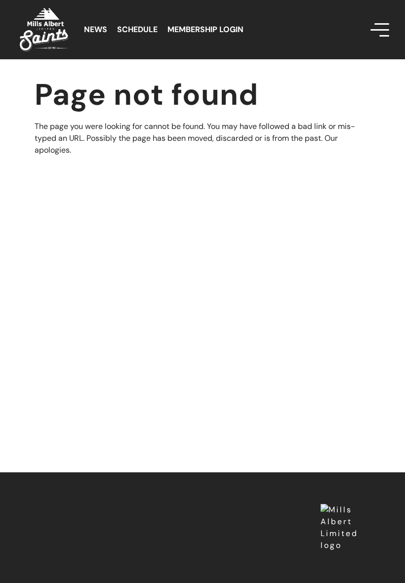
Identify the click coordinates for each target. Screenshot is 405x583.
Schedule (137, 29)
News (95, 29)
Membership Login (205, 29)
